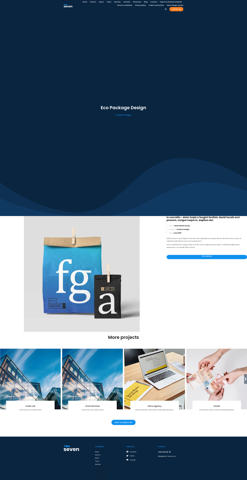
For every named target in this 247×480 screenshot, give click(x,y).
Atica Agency (155, 406)
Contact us (176, 9)
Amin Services (92, 406)
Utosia (216, 406)
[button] (1, 379)
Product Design (123, 115)
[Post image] (30, 379)
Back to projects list (123, 422)
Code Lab (30, 406)
